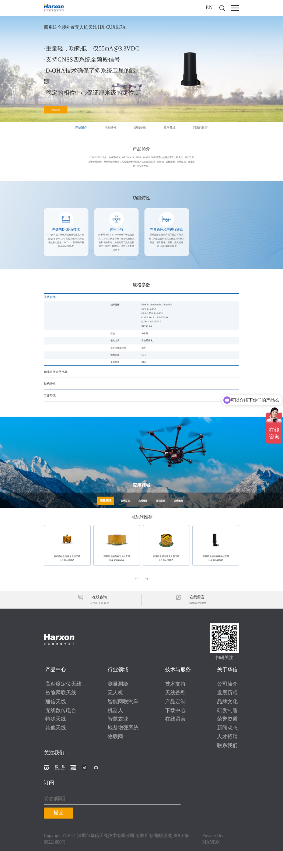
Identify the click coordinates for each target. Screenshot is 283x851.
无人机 (115, 693)
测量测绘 (118, 684)
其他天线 (55, 728)
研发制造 (227, 711)
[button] (222, 8)
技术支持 (175, 684)
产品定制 (175, 702)
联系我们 (227, 746)
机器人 (115, 711)
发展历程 (227, 693)
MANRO (210, 842)
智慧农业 (118, 719)
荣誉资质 (227, 719)
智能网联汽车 (123, 702)
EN (209, 8)
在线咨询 (55, 110)
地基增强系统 (123, 728)
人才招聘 (227, 737)
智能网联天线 (60, 693)
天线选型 (175, 693)
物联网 (115, 737)
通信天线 (55, 702)
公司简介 (227, 684)
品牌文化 (227, 702)
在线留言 (175, 719)
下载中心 (175, 711)
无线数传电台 (60, 711)
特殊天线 (55, 719)
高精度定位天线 (63, 684)
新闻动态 (227, 728)
